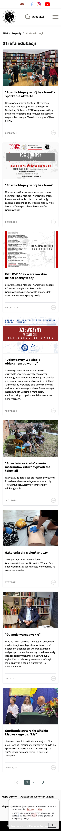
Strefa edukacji (34, 33)
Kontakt (22, 4)
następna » (43, 782)
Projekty (16, 33)
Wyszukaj (38, 16)
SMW (5, 33)
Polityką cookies (34, 809)
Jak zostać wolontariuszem (37, 796)
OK (52, 825)
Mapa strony (9, 796)
